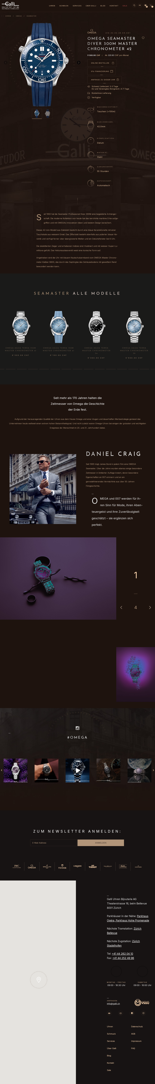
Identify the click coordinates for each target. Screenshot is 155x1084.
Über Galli (91, 6)
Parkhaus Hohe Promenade (132, 920)
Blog (103, 6)
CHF (93, 55)
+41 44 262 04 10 (122, 953)
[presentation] (152, 327)
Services (77, 6)
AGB (133, 1034)
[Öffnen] (15, 770)
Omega (19, 16)
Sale (125, 6)
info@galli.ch (113, 1003)
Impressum (136, 1041)
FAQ (133, 1048)
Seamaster (31, 16)
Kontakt (114, 6)
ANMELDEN (100, 843)
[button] (79, 62)
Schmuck (64, 6)
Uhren (8, 16)
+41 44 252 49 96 (123, 958)
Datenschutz (137, 1026)
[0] (145, 5)
